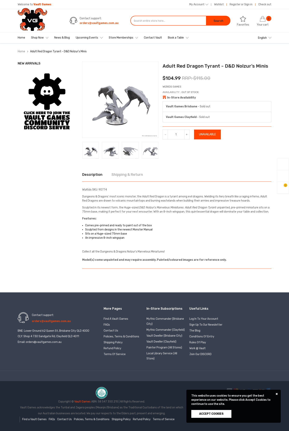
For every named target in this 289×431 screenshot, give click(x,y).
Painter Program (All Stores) (164, 347)
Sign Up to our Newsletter (205, 324)
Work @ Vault (197, 348)
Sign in (248, 4)
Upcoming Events (87, 37)
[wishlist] (283, 176)
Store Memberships (121, 37)
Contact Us (111, 330)
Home (21, 37)
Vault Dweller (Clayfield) (161, 341)
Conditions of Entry (201, 336)
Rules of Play (197, 342)
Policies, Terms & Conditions (121, 336)
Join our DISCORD (200, 354)
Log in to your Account (203, 318)
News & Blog (62, 37)
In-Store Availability (181, 97)
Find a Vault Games (116, 318)
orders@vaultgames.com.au (99, 23)
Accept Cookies (211, 413)
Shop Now (37, 37)
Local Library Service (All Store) (161, 356)
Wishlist (219, 4)
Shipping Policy (113, 342)
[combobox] (168, 21)
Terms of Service (115, 354)
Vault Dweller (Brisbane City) (164, 335)
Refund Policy (112, 348)
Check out (264, 4)
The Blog (194, 330)
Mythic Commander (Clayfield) (165, 330)
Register (235, 4)
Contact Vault (153, 37)
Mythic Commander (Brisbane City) (165, 321)
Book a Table (176, 37)
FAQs (107, 324)
